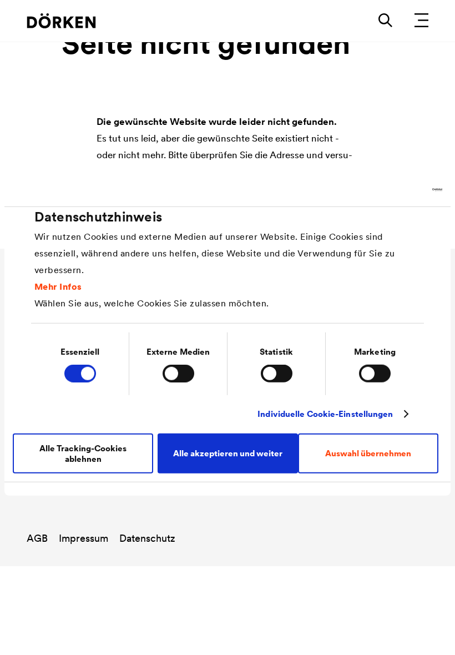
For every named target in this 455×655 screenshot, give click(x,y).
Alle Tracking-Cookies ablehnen (83, 452)
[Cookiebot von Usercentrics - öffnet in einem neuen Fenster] (393, 190)
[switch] (178, 373)
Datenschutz (147, 538)
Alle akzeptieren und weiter (227, 453)
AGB (37, 538)
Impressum (83, 538)
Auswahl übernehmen (368, 453)
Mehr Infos (58, 285)
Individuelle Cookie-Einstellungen (325, 414)
